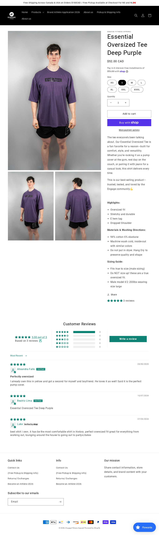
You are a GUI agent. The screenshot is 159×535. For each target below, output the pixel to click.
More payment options (129, 130)
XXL (123, 89)
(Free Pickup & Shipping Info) (23, 473)
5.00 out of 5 (39, 337)
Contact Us (13, 467)
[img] (18, 364)
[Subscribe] (60, 501)
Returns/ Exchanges (18, 478)
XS (112, 82)
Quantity (111, 96)
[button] (37, 12)
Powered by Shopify (92, 528)
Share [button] (114, 294)
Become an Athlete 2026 (20, 484)
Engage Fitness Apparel (75, 528)
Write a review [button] (128, 338)
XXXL (137, 89)
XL (112, 89)
